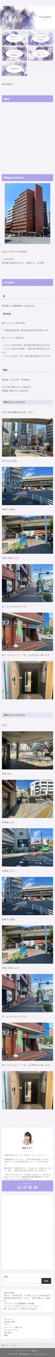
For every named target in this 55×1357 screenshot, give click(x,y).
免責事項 (34, 1351)
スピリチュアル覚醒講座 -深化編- (19, 1303)
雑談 (6, 1335)
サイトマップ (22, 1351)
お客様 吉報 (9, 1322)
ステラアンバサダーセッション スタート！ (23, 1306)
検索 (6, 1276)
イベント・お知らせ (13, 1327)
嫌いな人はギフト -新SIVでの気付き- (21, 1309)
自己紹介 (8, 1332)
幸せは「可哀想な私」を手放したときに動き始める (27, 1295)
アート (7, 1324)
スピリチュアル (11, 1330)
